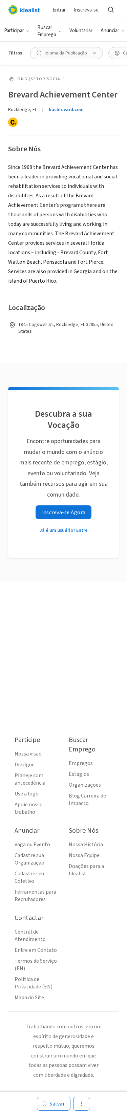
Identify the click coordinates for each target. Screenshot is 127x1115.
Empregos (81, 763)
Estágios (79, 774)
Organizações (85, 785)
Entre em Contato (36, 950)
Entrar (59, 10)
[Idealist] (24, 10)
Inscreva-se (86, 10)
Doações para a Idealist (86, 869)
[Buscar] (111, 9)
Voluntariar (80, 30)
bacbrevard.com (66, 109)
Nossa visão (28, 754)
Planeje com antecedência (30, 779)
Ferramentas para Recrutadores (35, 895)
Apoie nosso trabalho (29, 808)
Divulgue (25, 764)
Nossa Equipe (84, 855)
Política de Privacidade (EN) (33, 983)
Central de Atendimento (30, 935)
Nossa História (86, 844)
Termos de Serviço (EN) (36, 964)
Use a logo (27, 793)
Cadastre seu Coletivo (29, 877)
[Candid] (13, 122)
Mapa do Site (29, 997)
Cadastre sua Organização (29, 859)
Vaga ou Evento (32, 844)
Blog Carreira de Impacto (87, 799)
